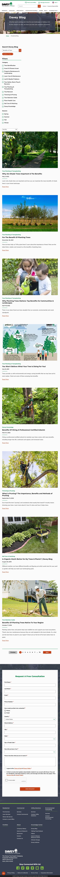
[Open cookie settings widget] (3, 873)
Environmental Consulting (49, 808)
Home (7, 36)
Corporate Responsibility (53, 6)
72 (39, 652)
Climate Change (35, 840)
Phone (8, 710)
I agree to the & (19, 768)
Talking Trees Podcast (37, 831)
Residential (6, 808)
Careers (44, 6)
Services (19, 811)
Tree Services (6, 811)
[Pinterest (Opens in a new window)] (27, 868)
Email (6, 695)
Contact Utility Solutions (35, 815)
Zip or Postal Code (9, 742)
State (6, 736)
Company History (21, 828)
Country (7, 716)
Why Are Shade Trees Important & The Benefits (22, 174)
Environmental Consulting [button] (31, 10)
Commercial (20, 808)
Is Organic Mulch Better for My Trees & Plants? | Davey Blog (27, 559)
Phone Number (9, 702)
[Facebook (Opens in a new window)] (17, 868)
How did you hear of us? (11, 749)
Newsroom (20, 833)
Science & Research (22, 831)
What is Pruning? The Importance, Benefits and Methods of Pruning (27, 495)
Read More (5, 187)
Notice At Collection (23, 872)
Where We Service (8, 816)
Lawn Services (6, 814)
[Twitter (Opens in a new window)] (22, 868)
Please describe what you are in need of (15, 755)
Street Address (9, 723)
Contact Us (20, 838)
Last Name (7, 689)
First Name (7, 682)
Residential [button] (4, 10)
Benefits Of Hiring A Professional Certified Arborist (23, 430)
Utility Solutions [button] (20, 10)
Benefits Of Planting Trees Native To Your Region (23, 623)
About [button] (45, 10)
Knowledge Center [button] (53, 10)
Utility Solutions (36, 808)
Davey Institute (35, 842)
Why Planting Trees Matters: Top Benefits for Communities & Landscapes (28, 302)
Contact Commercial (22, 814)
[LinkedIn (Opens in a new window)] (42, 868)
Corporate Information (47, 872)
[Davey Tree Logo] (12, 851)
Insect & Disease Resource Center (35, 836)
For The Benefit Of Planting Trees (16, 237)
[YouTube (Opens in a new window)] (37, 868)
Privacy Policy (27, 768)
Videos (33, 833)
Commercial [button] (11, 10)
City (5, 729)
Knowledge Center (37, 825)
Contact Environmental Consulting (49, 817)
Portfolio (41, 10)
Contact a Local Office (8, 819)
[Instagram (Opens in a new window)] (32, 868)
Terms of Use (17, 768)
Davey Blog (34, 828)
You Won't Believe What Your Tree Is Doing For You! (24, 366)
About (19, 825)
